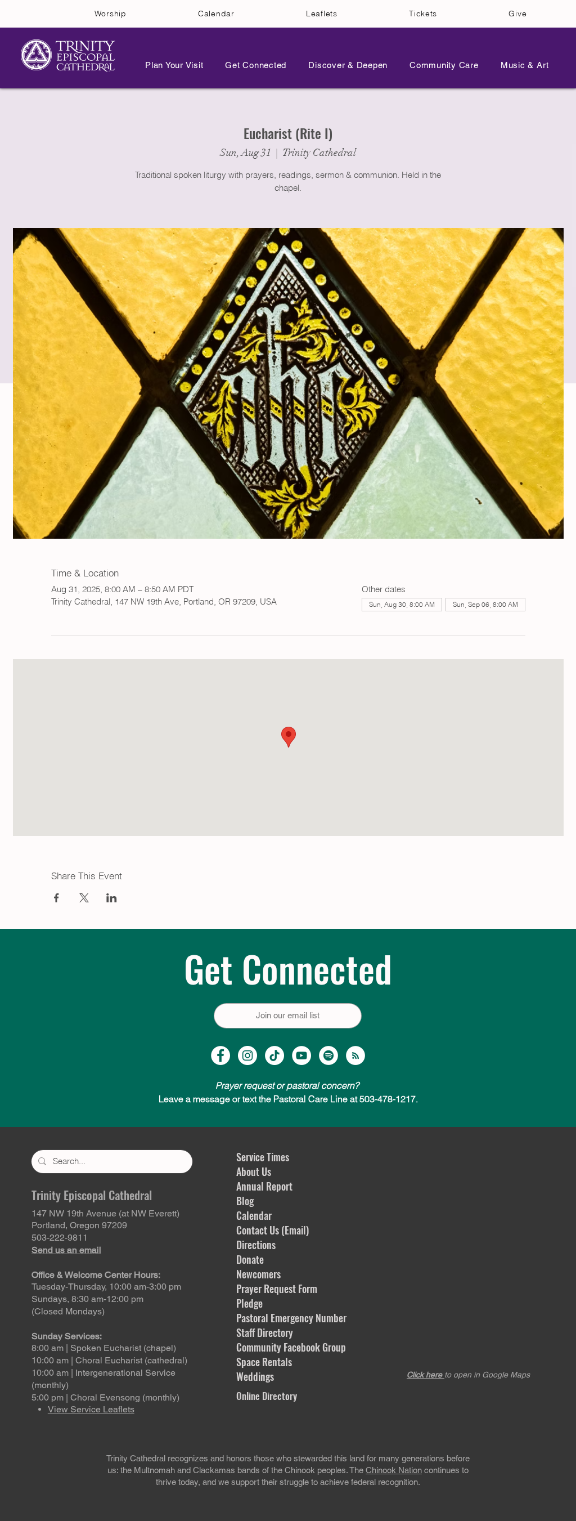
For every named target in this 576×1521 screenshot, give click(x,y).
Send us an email (66, 1250)
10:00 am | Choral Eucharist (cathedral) (109, 1360)
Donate (250, 1259)
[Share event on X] (84, 897)
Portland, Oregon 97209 (79, 1225)
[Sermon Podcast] (355, 1055)
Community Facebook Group (291, 1347)
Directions (256, 1244)
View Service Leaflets (91, 1409)
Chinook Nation (394, 1470)
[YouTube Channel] (301, 1055)
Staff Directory (264, 1332)
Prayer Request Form (276, 1288)
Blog (245, 1200)
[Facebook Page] (220, 1055)
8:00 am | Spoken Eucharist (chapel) (104, 1348)
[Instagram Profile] (247, 1055)
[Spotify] (328, 1055)
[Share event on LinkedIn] (111, 897)
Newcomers (258, 1274)
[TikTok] (274, 1055)
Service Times (262, 1156)
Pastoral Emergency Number (291, 1317)
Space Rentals (264, 1361)
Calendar (254, 1215)
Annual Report (264, 1186)
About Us (253, 1171)
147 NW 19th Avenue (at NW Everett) (105, 1213)
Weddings (255, 1376)
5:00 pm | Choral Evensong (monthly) (105, 1397)
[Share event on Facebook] (56, 897)
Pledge (249, 1303)
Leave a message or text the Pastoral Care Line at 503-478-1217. (288, 1098)
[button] (171, 65)
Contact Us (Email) (272, 1230)
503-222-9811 (60, 1237)
